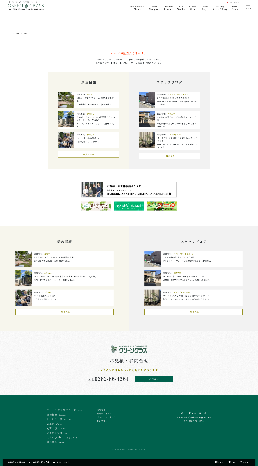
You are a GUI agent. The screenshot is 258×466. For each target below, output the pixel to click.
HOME (16, 33)
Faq (204, 8)
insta (221, 462)
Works (181, 8)
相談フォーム (63, 462)
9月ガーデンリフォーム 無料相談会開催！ (55, 257)
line (233, 462)
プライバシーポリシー (107, 417)
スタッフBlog (219, 8)
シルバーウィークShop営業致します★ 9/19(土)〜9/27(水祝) (66, 277)
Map (245, 462)
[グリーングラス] (26, 7)
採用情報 (101, 420)
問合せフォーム (104, 413)
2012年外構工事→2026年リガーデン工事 (183, 277)
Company (154, 8)
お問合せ (154, 379)
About (137, 8)
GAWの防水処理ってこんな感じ (173, 98)
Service (168, 8)
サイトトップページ (123, 63)
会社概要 (101, 410)
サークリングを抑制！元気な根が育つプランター (187, 296)
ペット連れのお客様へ (88, 138)
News (235, 8)
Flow (192, 8)
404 (26, 33)
